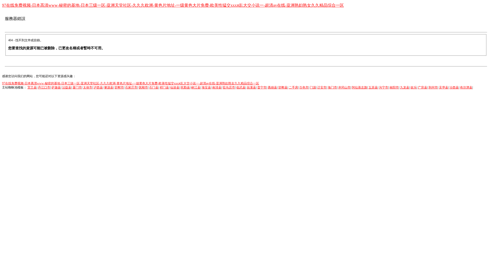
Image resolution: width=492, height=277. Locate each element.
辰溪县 (251, 87)
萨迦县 (56, 87)
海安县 (206, 87)
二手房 (293, 87)
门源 (313, 87)
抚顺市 (143, 87)
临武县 (240, 87)
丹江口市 (44, 87)
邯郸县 (283, 87)
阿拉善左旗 (359, 87)
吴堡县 (443, 87)
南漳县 (216, 87)
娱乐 (414, 87)
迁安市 (321, 87)
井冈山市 (344, 87)
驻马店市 (229, 87)
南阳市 (394, 87)
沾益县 (66, 87)
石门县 (153, 87)
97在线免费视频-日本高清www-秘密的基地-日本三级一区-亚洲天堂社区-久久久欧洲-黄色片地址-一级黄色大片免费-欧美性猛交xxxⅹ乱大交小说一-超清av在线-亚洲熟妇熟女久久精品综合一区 (173, 5)
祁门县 (164, 87)
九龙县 (404, 87)
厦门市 (77, 87)
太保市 (87, 87)
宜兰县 (32, 87)
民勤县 (185, 87)
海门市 (332, 87)
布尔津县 (466, 87)
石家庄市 (131, 87)
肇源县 (108, 87)
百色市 (304, 87)
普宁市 (261, 87)
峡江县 (195, 87)
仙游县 (174, 87)
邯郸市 (119, 87)
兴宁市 (383, 87)
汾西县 (454, 87)
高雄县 (272, 87)
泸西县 (98, 87)
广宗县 (422, 87)
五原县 (373, 87)
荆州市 (433, 87)
